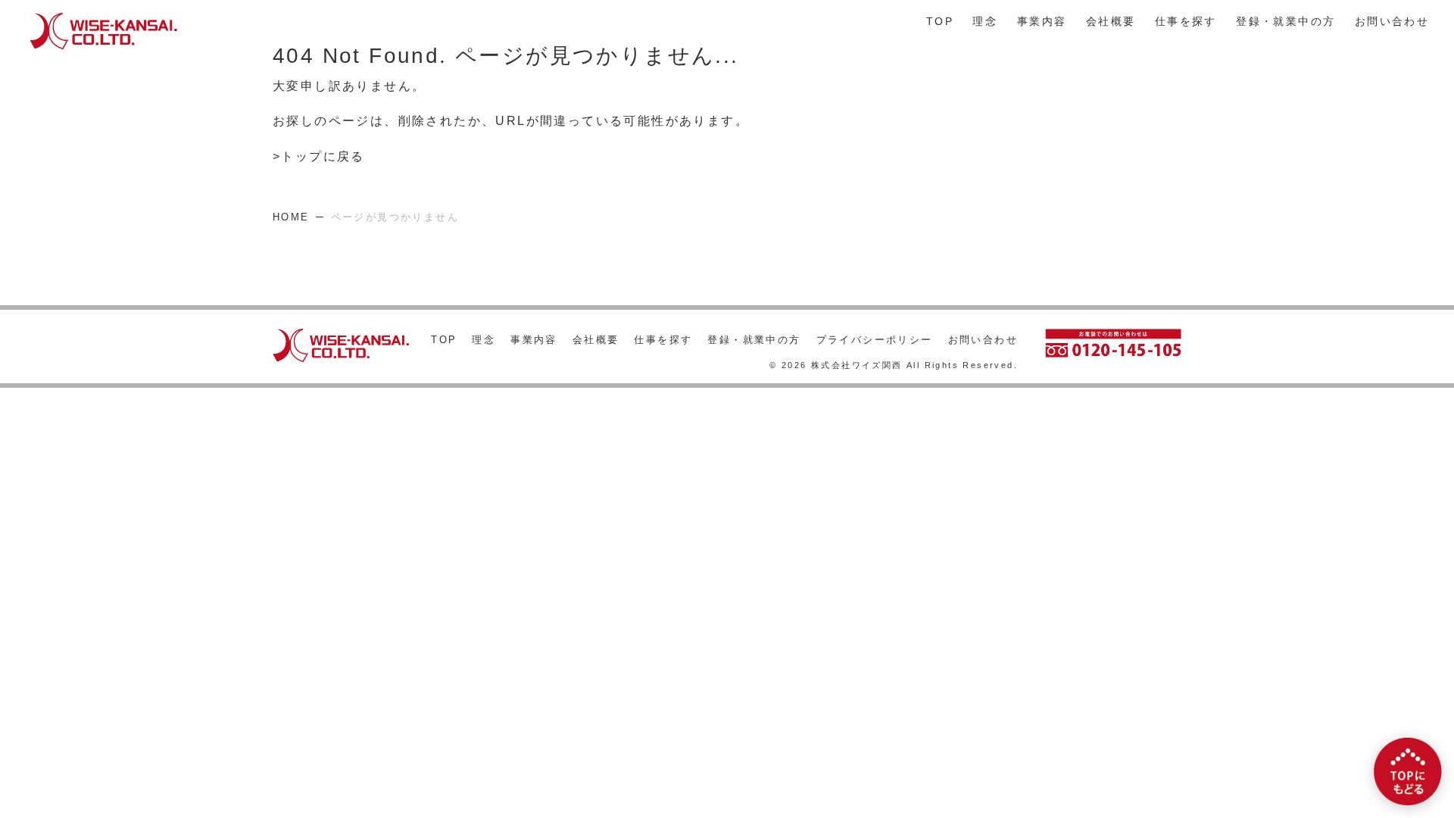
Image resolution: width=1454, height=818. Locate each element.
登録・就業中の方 (1285, 21)
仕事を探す (1186, 21)
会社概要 (1111, 21)
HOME (291, 217)
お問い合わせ (1392, 21)
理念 (984, 21)
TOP (939, 21)
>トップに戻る (319, 156)
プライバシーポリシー (874, 339)
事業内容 (1042, 21)
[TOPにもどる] (1408, 772)
